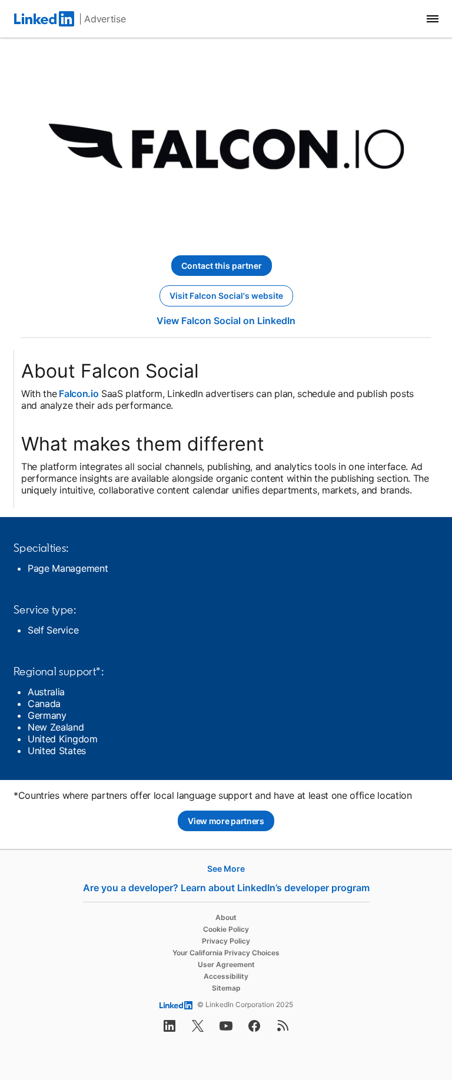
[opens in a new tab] (169, 1029)
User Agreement (226, 964)
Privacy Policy (226, 940)
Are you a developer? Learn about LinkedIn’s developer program (226, 888)
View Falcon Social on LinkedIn (226, 320)
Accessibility (226, 976)
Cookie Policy (226, 929)
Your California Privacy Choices (226, 952)
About (226, 917)
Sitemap (226, 988)
